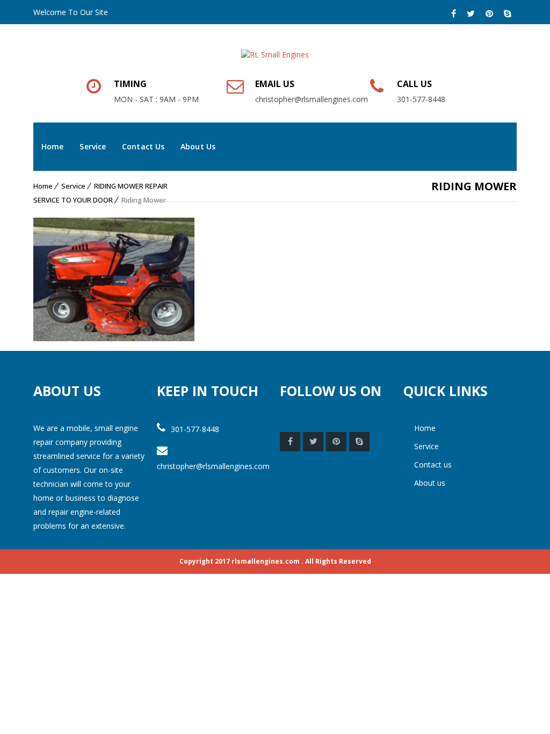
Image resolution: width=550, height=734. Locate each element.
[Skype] (507, 13)
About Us (197, 146)
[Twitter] (470, 13)
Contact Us (143, 146)
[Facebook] (453, 13)
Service (92, 146)
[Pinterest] (489, 13)
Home (52, 146)
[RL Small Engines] (275, 48)
